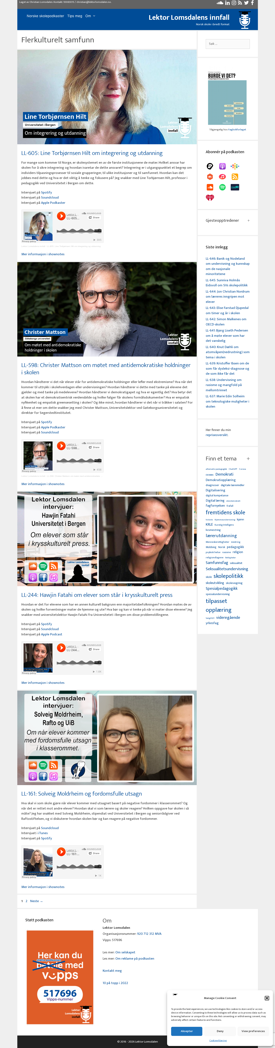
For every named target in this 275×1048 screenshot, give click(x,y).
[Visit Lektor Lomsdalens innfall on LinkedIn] (227, 4)
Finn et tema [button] (221, 458)
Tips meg (74, 16)
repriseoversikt (217, 435)
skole (209, 577)
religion (238, 552)
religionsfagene (214, 558)
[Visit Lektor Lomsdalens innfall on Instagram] (234, 4)
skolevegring (234, 583)
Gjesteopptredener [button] (222, 220)
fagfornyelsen (215, 505)
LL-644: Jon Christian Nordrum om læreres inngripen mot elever (228, 297)
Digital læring (215, 500)
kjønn (240, 519)
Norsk (221, 547)
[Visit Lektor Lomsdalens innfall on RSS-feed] (240, 4)
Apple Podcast (51, 634)
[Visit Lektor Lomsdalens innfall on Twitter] (246, 4)
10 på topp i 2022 (115, 983)
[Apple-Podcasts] (224, 166)
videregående (228, 618)
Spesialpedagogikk (222, 589)
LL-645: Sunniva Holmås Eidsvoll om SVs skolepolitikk (227, 282)
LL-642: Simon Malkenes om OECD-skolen (226, 321)
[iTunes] (224, 177)
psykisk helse (213, 552)
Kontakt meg (112, 971)
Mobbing (211, 547)
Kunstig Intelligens (224, 525)
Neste (36, 901)
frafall (230, 506)
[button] (267, 998)
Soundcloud (50, 197)
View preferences (253, 1031)
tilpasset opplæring (219, 606)
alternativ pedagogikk (216, 469)
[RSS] (237, 177)
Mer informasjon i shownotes (42, 254)
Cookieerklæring (218, 1041)
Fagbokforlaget (237, 129)
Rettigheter (230, 557)
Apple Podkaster (53, 203)
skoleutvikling (215, 583)
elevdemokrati (233, 501)
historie (209, 519)
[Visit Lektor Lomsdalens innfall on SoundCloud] (220, 4)
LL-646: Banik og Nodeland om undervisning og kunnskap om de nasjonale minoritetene (228, 266)
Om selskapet (125, 952)
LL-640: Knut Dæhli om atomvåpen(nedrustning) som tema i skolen (228, 352)
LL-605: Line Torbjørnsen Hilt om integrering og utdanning (92, 153)
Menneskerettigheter (217, 542)
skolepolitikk (228, 576)
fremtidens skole (225, 512)
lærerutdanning (221, 535)
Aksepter (187, 1031)
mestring (235, 542)
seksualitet (236, 563)
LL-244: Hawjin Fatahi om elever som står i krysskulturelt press (97, 595)
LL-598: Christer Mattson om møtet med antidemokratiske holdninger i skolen (106, 369)
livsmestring (213, 530)
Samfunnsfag (217, 563)
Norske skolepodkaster (45, 16)
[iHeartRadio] (212, 198)
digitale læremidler (232, 485)
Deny (220, 1031)
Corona (242, 469)
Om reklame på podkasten (134, 958)
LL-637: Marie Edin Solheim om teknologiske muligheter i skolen (227, 401)
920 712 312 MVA (149, 934)
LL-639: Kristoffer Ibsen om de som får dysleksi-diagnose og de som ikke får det (227, 369)
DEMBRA (210, 475)
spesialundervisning (218, 594)
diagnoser (212, 485)
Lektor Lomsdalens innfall (189, 18)
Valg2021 (210, 618)
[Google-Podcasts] (237, 166)
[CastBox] (212, 177)
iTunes (43, 833)
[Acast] (212, 166)
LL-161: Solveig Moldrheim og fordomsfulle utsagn (81, 794)
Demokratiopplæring (221, 480)
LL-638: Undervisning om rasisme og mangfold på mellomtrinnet (224, 385)
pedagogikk (235, 547)
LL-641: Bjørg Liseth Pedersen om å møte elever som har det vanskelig (227, 336)
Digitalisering (215, 490)
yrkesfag (212, 623)
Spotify (46, 192)
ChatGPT (233, 469)
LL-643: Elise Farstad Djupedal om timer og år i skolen (227, 310)
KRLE (209, 524)
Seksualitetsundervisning (227, 569)
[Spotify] (224, 187)
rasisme (226, 552)
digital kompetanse (217, 496)
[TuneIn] (237, 187)
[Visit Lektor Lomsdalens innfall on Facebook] (252, 4)
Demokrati (224, 474)
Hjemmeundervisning (225, 520)
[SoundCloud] (212, 187)
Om (88, 16)
